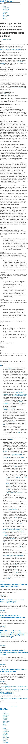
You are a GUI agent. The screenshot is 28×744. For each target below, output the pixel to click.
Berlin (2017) (19, 477)
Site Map (4, 709)
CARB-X (5, 409)
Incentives (5, 12)
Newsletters (6, 7)
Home (4, 6)
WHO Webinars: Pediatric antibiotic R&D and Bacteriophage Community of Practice (14, 652)
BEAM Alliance (15, 554)
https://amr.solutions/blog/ (18, 87)
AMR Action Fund (9, 368)
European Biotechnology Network (13, 557)
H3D (17, 572)
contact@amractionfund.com (19, 395)
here (1, 365)
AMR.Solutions (7, 1)
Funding (5, 13)
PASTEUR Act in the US (21, 394)
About (4, 18)
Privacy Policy (14, 706)
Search (1, 3)
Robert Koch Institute (17, 454)
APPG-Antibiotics (13, 509)
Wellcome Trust (9, 485)
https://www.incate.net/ (9, 408)
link (4, 424)
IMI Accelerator (19, 555)
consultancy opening (16, 49)
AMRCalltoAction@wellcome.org (15, 492)
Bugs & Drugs (6, 15)
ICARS (7, 483)
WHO (8, 449)
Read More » (3, 595)
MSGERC (12, 538)
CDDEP (5, 451)
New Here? (5, 20)
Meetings (5, 10)
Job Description (7, 93)
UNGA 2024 (6, 9)
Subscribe (5, 16)
